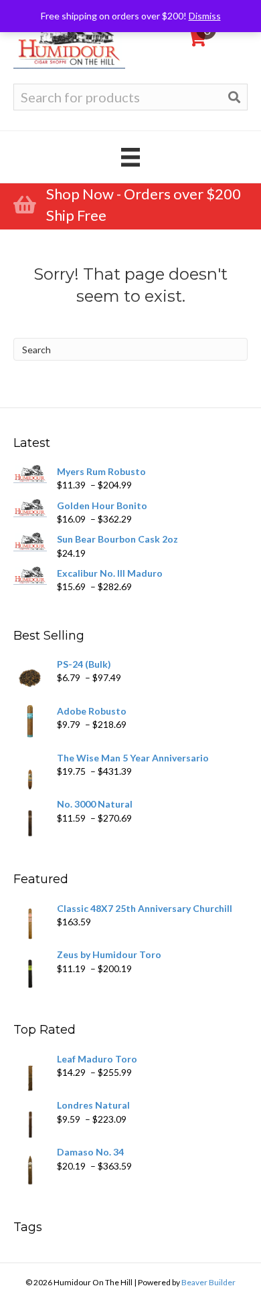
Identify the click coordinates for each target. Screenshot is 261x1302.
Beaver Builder (208, 1282)
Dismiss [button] (205, 15)
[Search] (234, 97)
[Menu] (130, 157)
